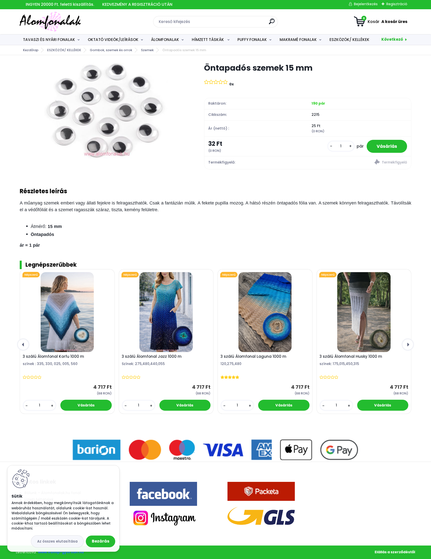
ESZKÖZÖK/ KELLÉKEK (349, 39)
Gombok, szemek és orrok (111, 50)
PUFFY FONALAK (252, 39)
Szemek (147, 50)
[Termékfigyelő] (359, 162)
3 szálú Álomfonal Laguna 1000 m (253, 356)
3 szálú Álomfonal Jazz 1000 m (152, 356)
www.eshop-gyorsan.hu (61, 552)
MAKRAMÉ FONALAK (298, 39)
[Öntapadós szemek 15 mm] (104, 111)
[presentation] (23, 344)
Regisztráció (396, 3)
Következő (392, 39)
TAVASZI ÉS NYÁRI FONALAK (49, 39)
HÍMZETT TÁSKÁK (208, 39)
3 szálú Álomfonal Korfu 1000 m (53, 356)
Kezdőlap (30, 50)
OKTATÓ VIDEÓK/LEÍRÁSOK (113, 39)
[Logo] (50, 21)
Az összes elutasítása (57, 541)
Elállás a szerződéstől (395, 552)
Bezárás (100, 541)
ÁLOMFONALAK (165, 39)
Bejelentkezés (366, 3)
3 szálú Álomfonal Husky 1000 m (351, 356)
